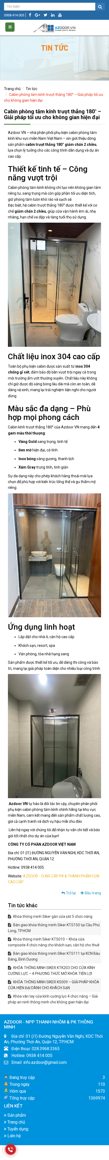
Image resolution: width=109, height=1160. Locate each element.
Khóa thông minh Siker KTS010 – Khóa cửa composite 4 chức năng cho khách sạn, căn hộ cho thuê (53, 942)
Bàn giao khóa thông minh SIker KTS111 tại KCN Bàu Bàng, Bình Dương (54, 956)
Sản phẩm (16, 1115)
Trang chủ (12, 89)
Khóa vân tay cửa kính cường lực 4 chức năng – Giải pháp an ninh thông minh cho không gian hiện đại (53, 999)
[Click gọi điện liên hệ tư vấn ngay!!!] (10, 1149)
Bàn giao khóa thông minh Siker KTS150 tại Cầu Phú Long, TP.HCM (54, 928)
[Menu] (10, 27)
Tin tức (31, 89)
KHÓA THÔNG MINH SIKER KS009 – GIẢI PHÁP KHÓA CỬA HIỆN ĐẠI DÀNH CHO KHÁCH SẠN (53, 985)
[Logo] (54, 27)
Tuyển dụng (17, 1128)
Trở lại (70, 893)
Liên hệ (13, 1135)
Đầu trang (92, 893)
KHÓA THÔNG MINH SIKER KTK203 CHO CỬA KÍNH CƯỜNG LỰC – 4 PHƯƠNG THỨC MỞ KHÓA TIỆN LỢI (51, 971)
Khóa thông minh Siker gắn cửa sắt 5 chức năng (52, 916)
